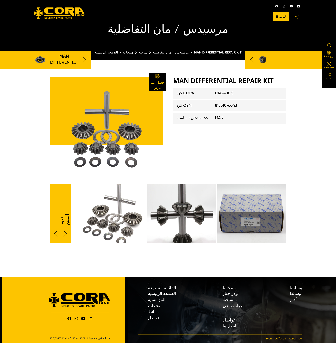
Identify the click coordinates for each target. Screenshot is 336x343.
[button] (297, 16)
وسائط (154, 312)
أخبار (293, 300)
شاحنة (142, 52)
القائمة (283, 16)
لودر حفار (231, 294)
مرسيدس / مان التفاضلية (171, 52)
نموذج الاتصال (329, 57)
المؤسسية (156, 300)
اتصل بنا (229, 326)
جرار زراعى (233, 306)
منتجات (128, 52)
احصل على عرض (157, 85)
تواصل (153, 318)
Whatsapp (329, 68)
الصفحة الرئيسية (106, 52)
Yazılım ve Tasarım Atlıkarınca (284, 338)
